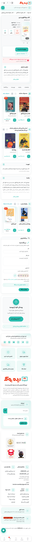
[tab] (28, 539)
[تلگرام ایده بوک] (22, 342)
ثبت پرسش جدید (15, 319)
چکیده (19, 87)
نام (28, 249)
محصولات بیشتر (6, 93)
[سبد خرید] (3, 3)
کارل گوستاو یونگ (11, 116)
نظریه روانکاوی (13, 114)
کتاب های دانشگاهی (20, 13)
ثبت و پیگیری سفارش (10, 471)
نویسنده (13, 87)
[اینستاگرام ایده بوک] (18, 342)
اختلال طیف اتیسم (26, 150)
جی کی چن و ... (12, 152)
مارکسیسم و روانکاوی (25, 114)
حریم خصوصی (25, 499)
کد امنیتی (27, 268)
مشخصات (26, 87)
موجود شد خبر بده (21, 49)
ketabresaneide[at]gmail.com (21, 485)
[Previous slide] (15, 93)
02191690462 (23, 471)
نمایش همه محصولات (7, 204)
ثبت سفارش (23, 423)
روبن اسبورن (26, 116)
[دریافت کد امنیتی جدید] (15, 275)
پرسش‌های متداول (24, 494)
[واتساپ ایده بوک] (27, 342)
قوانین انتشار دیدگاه (12, 279)
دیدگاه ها (6, 87)
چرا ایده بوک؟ (12, 499)
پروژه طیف (14, 150)
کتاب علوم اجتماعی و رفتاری (7, 13)
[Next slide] (12, 93)
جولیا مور (27, 152)
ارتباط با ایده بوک (11, 497)
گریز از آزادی (13, 224)
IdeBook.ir (20, 528)
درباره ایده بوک (11, 494)
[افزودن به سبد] (28, 120)
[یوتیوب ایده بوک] (13, 342)
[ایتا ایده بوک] (9, 342)
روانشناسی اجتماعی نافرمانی (24, 224)
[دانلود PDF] (5, 67)
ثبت (5, 411)
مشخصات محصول (20, 54)
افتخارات (13, 502)
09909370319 (22, 474)
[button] (27, 43)
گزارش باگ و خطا (25, 502)
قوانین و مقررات (25, 497)
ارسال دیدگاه (24, 290)
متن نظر (27, 255)
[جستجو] (3, 7)
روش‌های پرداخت (11, 474)
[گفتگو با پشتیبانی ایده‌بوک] (3, 530)
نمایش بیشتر (16, 79)
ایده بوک (29, 13)
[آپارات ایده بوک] (4, 342)
